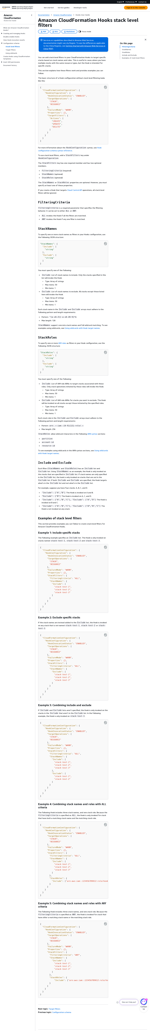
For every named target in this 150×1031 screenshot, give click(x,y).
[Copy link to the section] (36, 202)
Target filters (54, 1009)
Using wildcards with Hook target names (82, 328)
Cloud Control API (74, 190)
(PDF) (51, 48)
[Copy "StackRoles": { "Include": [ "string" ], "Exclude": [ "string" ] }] (105, 352)
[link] (83, 15)
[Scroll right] (88, 7)
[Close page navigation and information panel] (145, 40)
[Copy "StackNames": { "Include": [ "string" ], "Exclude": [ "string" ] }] (105, 243)
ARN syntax (92, 434)
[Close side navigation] (31, 15)
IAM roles (62, 343)
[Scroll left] (42, 7)
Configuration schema (61, 1012)
